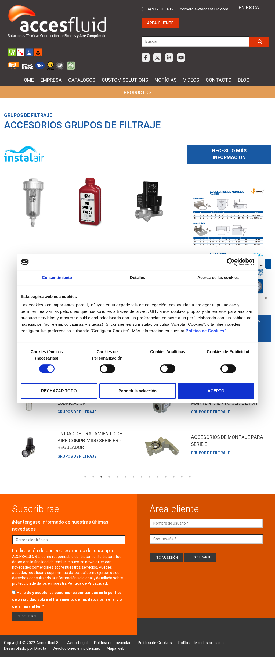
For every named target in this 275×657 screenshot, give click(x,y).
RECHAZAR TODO (59, 391)
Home (27, 80)
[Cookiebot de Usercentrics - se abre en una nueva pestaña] (230, 262)
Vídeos (191, 80)
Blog (243, 80)
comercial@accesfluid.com (204, 9)
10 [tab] (157, 476)
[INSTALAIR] (24, 154)
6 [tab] (125, 476)
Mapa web (116, 648)
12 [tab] (173, 476)
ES (249, 7)
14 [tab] (190, 476)
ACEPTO (216, 391)
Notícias (166, 80)
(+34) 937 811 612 (157, 9)
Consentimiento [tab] (57, 277)
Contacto (218, 80)
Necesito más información (229, 154)
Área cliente (160, 23)
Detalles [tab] (137, 277)
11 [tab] (165, 476)
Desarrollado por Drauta (25, 648)
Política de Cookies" (206, 330)
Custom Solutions (125, 80)
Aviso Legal (77, 642)
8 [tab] (141, 476)
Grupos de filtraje (28, 115)
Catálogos (81, 80)
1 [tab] (85, 476)
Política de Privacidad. (87, 583)
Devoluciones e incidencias (76, 648)
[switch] (107, 368)
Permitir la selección (137, 391)
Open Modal (33, 203)
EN (242, 7)
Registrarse (200, 557)
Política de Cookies (155, 642)
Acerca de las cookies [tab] (218, 277)
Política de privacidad (112, 642)
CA (256, 7)
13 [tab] (181, 476)
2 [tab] (93, 476)
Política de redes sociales (201, 642)
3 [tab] (101, 476)
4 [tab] (109, 476)
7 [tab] (133, 476)
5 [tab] (117, 476)
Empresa (51, 80)
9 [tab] (149, 476)
